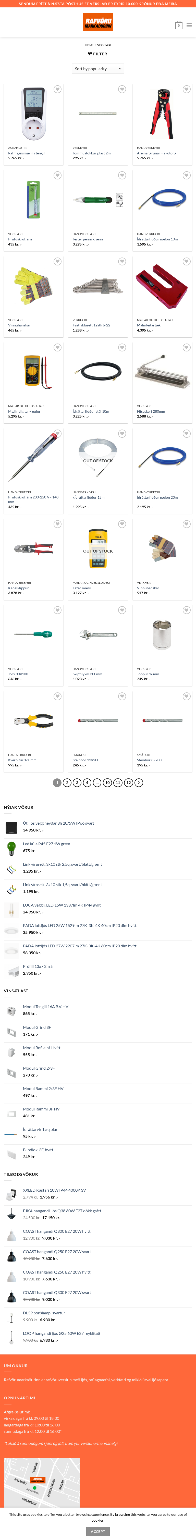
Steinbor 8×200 (149, 760)
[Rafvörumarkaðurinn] (98, 22)
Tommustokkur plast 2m (92, 153)
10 (107, 782)
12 (128, 782)
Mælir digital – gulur (24, 411)
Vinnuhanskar (19, 325)
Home (89, 45)
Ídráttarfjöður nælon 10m (157, 239)
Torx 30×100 (18, 674)
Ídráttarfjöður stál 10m (91, 411)
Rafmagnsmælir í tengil (26, 153)
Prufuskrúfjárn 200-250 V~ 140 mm (33, 499)
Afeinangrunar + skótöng (156, 153)
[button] (178, 25)
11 (118, 782)
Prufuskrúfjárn (20, 239)
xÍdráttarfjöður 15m (89, 497)
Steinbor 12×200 (86, 760)
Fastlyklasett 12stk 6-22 (91, 325)
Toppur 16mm (148, 674)
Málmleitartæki (149, 325)
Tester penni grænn (88, 239)
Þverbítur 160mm (22, 760)
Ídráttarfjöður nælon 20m (157, 497)
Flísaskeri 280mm (151, 411)
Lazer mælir (82, 588)
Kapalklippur (18, 588)
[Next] (138, 782)
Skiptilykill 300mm (87, 674)
